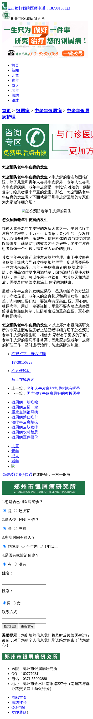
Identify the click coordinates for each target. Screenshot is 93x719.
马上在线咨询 (22, 379)
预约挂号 (19, 702)
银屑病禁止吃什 (24, 417)
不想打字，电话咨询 (28, 354)
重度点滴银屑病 (24, 412)
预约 (15, 95)
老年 (15, 90)
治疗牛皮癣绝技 (24, 422)
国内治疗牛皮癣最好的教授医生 (53, 393)
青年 (15, 80)
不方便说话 (21, 371)
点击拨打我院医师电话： (38, 8)
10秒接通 (24, 475)
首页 (15, 65)
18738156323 (21, 362)
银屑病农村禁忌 (24, 432)
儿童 (15, 75)
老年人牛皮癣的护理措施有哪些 (53, 388)
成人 (15, 85)
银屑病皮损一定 (24, 407)
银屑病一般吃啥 (24, 402)
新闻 (15, 70)
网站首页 (19, 697)
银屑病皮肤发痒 (24, 427)
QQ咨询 (18, 707)
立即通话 (19, 712)
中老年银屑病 (48, 110)
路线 (15, 100)
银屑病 (23, 110)
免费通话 (9, 475)
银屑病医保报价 (24, 437)
